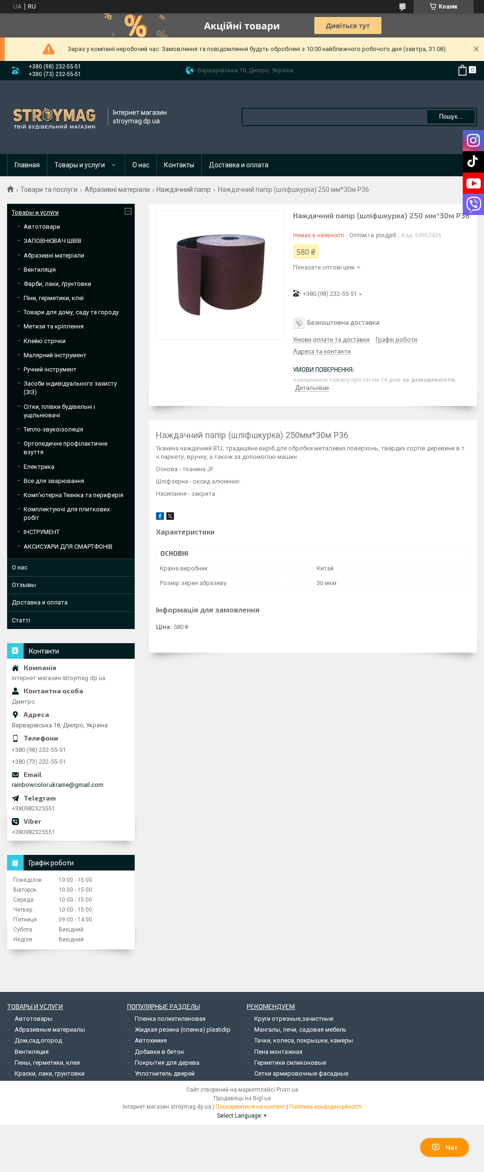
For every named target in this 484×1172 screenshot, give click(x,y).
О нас (140, 165)
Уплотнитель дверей (165, 1073)
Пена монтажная (278, 1051)
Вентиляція (40, 269)
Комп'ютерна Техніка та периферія (73, 495)
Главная (27, 165)
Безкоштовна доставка (343, 322)
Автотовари (42, 226)
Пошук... (451, 116)
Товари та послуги (49, 189)
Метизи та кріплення (54, 326)
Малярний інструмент (55, 355)
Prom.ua (287, 1089)
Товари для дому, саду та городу (71, 312)
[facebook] (160, 517)
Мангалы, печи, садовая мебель (300, 1029)
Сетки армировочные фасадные (301, 1073)
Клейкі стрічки (45, 341)
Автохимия (151, 1040)
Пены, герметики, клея (47, 1062)
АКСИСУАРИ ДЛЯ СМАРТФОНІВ (68, 546)
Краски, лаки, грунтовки (50, 1073)
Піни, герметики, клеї (54, 298)
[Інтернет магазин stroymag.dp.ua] (54, 117)
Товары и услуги (79, 165)
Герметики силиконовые (290, 1062)
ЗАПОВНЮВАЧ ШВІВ (52, 240)
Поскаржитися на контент (250, 1106)
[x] (170, 517)
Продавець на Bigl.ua (242, 1098)
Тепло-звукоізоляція (53, 429)
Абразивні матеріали (117, 189)
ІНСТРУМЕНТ (42, 531)
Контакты (179, 165)
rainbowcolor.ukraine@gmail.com (58, 784)
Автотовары (33, 1018)
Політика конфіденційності (325, 1106)
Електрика (39, 466)
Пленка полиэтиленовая (170, 1018)
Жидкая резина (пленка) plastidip (183, 1029)
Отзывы (24, 584)
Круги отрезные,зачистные (293, 1018)
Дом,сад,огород (38, 1040)
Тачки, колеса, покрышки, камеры (303, 1040)
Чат (452, 1147)
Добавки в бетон (159, 1051)
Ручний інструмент (50, 369)
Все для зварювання (54, 480)
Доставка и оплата (238, 165)
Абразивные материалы (50, 1029)
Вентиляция (32, 1051)
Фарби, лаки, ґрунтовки (57, 283)
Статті (21, 620)
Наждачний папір (183, 189)
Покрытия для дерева (167, 1062)
